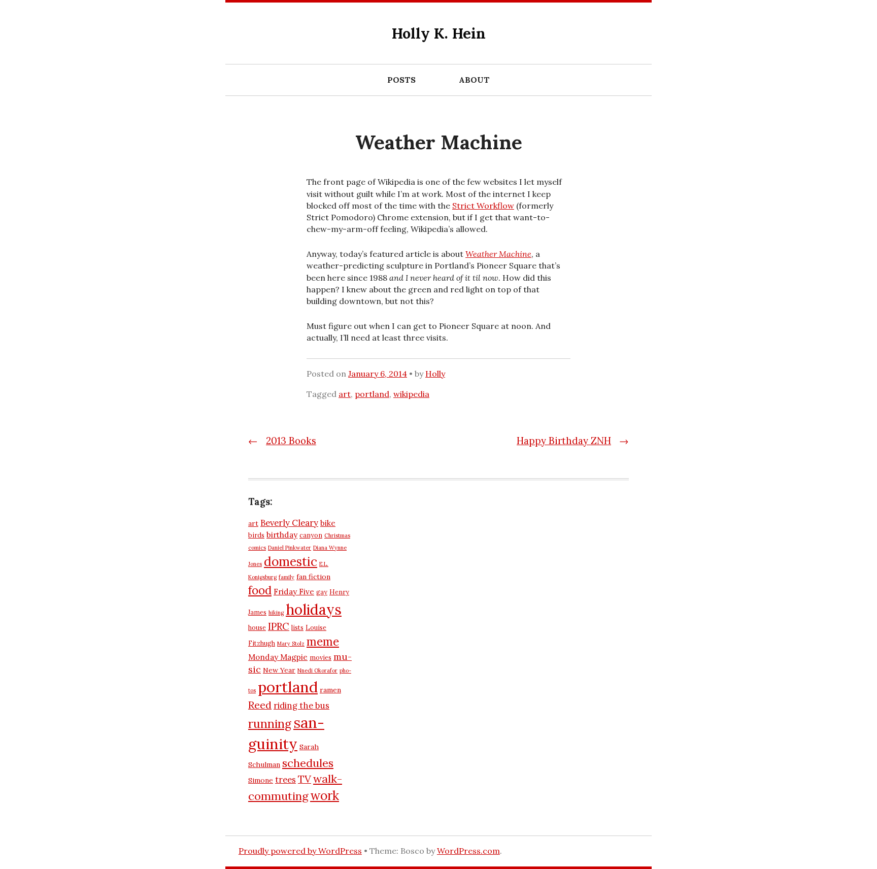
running (269, 723)
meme (323, 641)
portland (372, 394)
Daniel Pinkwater (289, 547)
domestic (290, 561)
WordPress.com (468, 851)
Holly (435, 374)
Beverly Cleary (289, 522)
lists (297, 627)
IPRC (278, 626)
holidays (314, 609)
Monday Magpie (278, 657)
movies (320, 657)
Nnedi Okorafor (317, 670)
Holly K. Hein (439, 33)
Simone (260, 780)
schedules (307, 763)
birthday (281, 535)
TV (304, 779)
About (474, 80)
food (260, 590)
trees (285, 779)
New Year (279, 670)
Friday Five (294, 591)
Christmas (337, 535)
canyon (310, 535)
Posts (401, 80)
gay (321, 592)
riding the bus (301, 705)
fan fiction (313, 576)
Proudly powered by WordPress (300, 851)
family (286, 577)
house (257, 627)
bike (327, 523)
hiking (276, 612)
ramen (330, 689)
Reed (260, 704)
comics (257, 547)
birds (256, 535)
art (345, 394)
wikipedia (411, 394)
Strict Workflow (483, 205)
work (324, 795)
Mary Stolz (291, 643)
